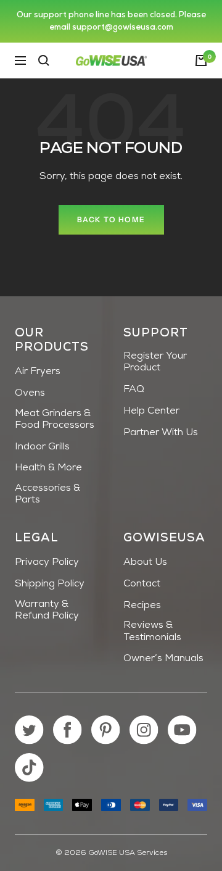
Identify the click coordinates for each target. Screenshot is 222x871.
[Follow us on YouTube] (182, 729)
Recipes (142, 606)
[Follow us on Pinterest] (105, 729)
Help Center (151, 411)
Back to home (111, 219)
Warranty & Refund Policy (47, 610)
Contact (141, 584)
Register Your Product (155, 362)
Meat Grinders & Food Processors (54, 419)
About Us (145, 562)
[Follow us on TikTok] (29, 767)
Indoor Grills (42, 447)
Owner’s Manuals (163, 659)
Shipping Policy (49, 584)
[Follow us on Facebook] (67, 729)
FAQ (133, 389)
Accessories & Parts (47, 494)
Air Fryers (37, 372)
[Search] (43, 60)
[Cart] (201, 60)
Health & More (48, 468)
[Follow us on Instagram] (144, 729)
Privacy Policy (47, 562)
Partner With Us (160, 433)
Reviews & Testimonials (152, 631)
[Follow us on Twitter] (29, 729)
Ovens (30, 393)
